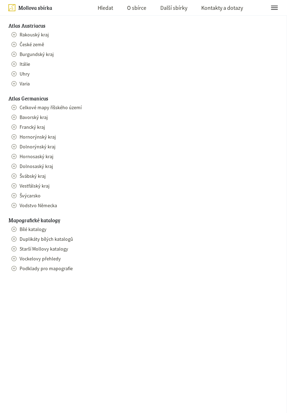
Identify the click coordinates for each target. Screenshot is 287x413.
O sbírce (136, 7)
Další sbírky (173, 7)
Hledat (105, 7)
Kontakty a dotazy (222, 7)
